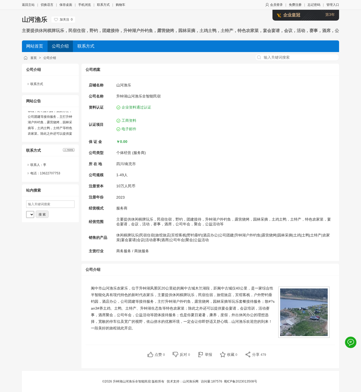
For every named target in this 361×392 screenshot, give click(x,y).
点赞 (160, 354)
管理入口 (332, 5)
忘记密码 (314, 5)
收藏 (232, 354)
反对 (185, 354)
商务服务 (123, 251)
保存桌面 (65, 5)
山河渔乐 (34, 19)
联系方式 (103, 5)
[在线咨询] (350, 342)
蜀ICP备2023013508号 (240, 381)
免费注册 (295, 5)
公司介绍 (49, 58)
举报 (208, 354)
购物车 (120, 5)
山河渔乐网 (190, 381)
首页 (33, 58)
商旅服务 (141, 251)
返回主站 (28, 5)
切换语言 (47, 5)
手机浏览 (84, 5)
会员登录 (276, 5)
